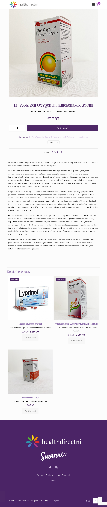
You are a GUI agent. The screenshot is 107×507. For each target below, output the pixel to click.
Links (53, 480)
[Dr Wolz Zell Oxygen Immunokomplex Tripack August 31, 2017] (2, 496)
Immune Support (82, 137)
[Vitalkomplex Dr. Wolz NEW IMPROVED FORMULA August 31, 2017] (104, 496)
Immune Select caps (30, 397)
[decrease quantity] (12, 128)
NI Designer (54, 501)
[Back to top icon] (95, 500)
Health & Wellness (66, 137)
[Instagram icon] (89, 500)
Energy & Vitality (51, 137)
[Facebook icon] (86, 500)
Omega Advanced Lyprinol (30, 324)
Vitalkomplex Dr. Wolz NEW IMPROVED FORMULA (76, 324)
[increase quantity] (23, 128)
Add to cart (63, 128)
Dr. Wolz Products (36, 137)
